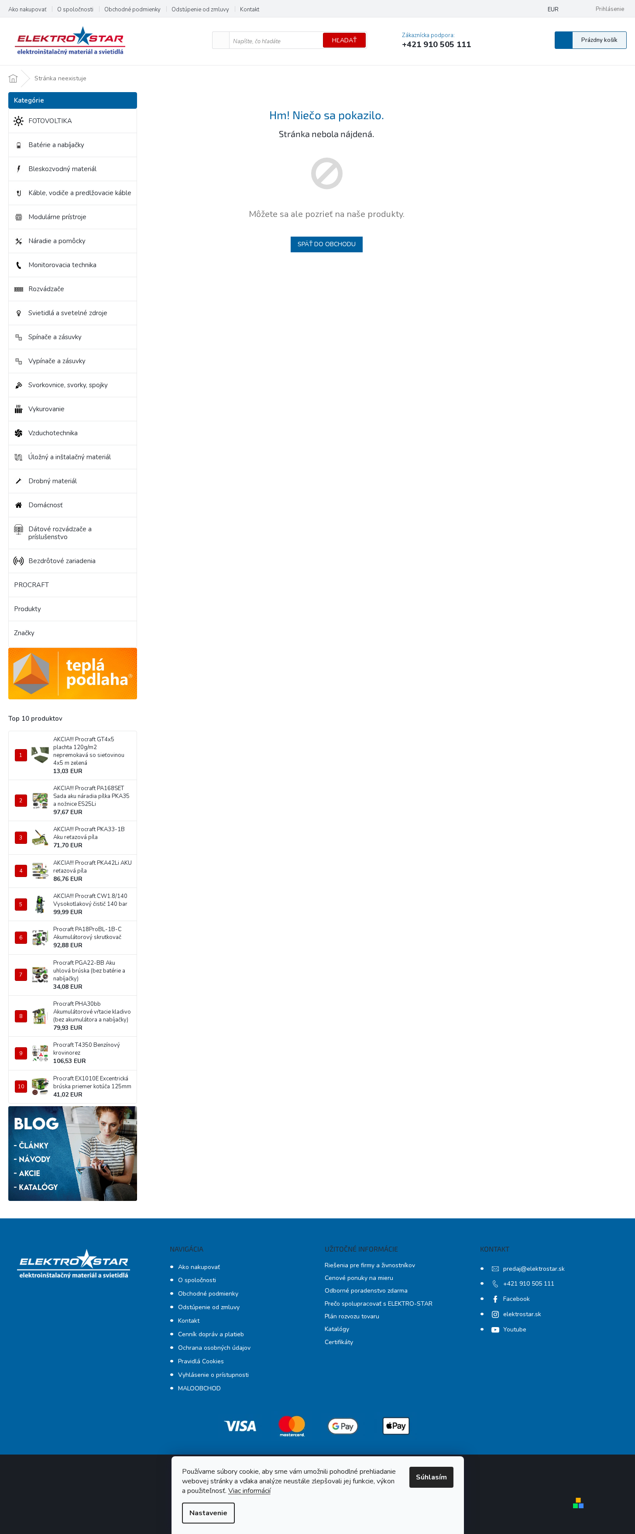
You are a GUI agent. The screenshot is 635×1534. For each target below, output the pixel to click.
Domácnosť (45, 505)
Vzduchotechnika (53, 433)
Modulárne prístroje (57, 217)
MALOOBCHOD (199, 1388)
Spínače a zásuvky (55, 337)
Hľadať (344, 40)
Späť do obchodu (327, 244)
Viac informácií (249, 1491)
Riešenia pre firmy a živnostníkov (370, 1265)
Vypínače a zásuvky (57, 361)
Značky (24, 633)
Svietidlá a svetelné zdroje (67, 313)
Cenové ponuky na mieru (359, 1278)
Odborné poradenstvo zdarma (366, 1290)
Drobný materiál (52, 481)
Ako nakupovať (27, 10)
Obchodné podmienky (132, 10)
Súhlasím (431, 1477)
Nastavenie (208, 1513)
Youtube (514, 1329)
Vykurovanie (46, 409)
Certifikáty (339, 1342)
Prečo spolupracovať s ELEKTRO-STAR (378, 1304)
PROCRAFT (31, 585)
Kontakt (249, 10)
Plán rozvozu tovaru (352, 1316)
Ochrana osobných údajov (214, 1348)
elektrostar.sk (522, 1314)
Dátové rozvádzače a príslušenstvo (60, 533)
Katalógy (337, 1329)
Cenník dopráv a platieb (211, 1334)
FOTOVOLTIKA (50, 121)
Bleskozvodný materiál (62, 169)
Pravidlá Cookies (201, 1361)
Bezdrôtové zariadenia (62, 561)
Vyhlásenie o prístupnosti (213, 1375)
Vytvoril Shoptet (612, 1502)
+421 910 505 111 (528, 1283)
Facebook (516, 1299)
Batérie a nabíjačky (56, 145)
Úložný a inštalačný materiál (69, 457)
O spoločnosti (75, 10)
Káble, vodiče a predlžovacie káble (79, 193)
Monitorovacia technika (62, 265)
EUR (553, 10)
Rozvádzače (46, 289)
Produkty (27, 609)
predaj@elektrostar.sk (534, 1269)
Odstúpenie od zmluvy (200, 10)
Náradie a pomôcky (57, 241)
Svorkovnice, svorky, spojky (68, 385)
